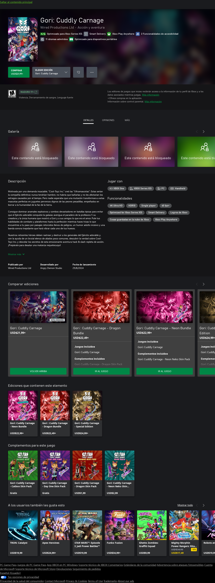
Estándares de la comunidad (140, 565)
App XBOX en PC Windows (62, 565)
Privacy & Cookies (76, 581)
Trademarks (110, 581)
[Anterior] (197, 131)
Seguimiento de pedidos (87, 569)
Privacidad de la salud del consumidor (22, 581)
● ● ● (92, 72)
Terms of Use (95, 581)
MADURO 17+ (27, 92)
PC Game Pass (8, 565)
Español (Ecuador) (10, 573)
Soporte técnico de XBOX (93, 565)
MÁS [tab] (127, 120)
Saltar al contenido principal (16, 2)
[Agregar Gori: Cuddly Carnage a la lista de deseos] (78, 72)
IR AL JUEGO (101, 371)
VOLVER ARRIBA (38, 371)
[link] (23, 413)
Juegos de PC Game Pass (31, 565)
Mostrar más (14, 254)
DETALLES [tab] (88, 120)
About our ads (126, 581)
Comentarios (115, 565)
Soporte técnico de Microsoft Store (35, 569)
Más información (150, 94)
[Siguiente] (203, 131)
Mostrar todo (185, 505)
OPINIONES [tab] (108, 120)
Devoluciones (64, 569)
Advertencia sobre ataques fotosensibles (180, 565)
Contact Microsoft (55, 581)
